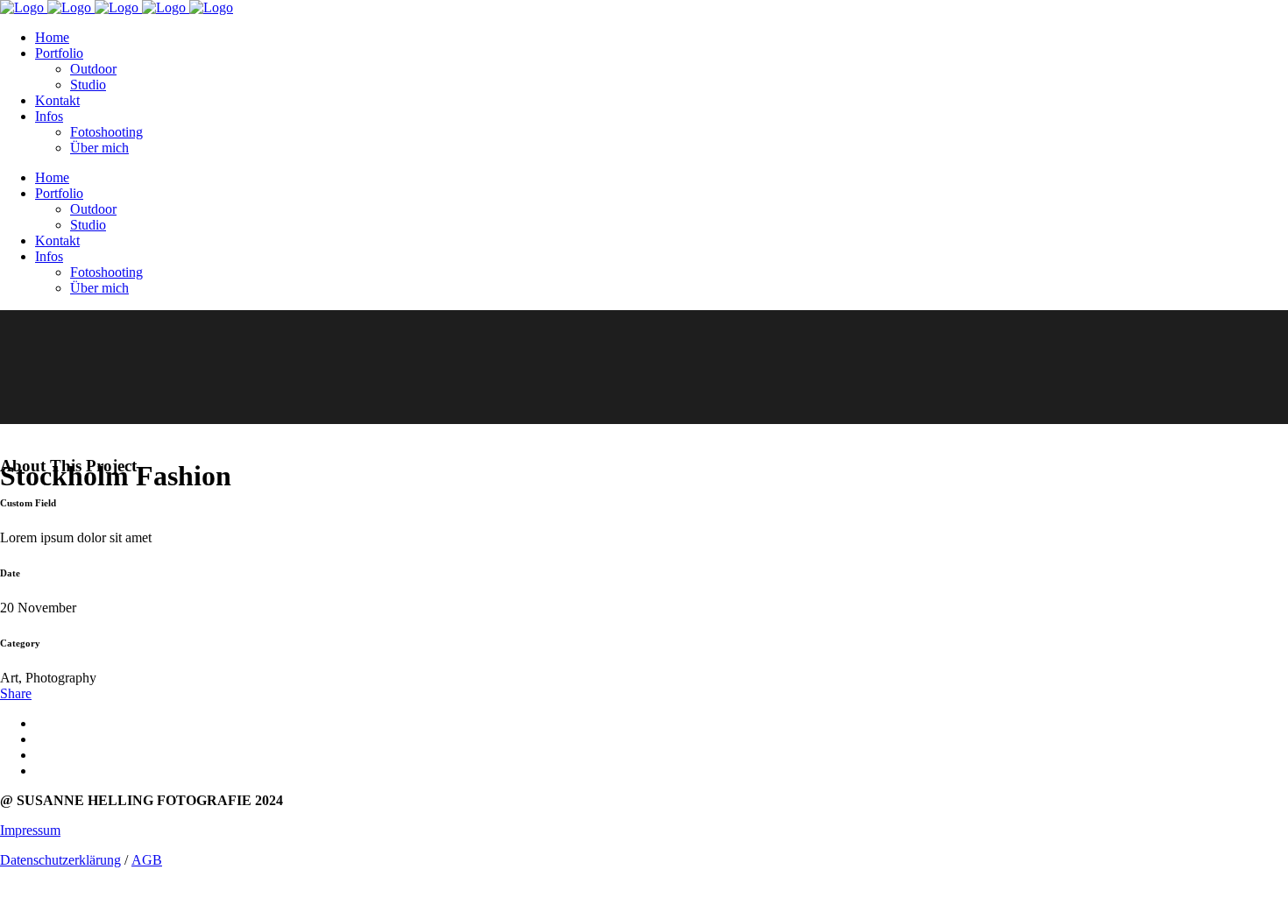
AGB (146, 859)
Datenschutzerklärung (60, 859)
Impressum (30, 830)
